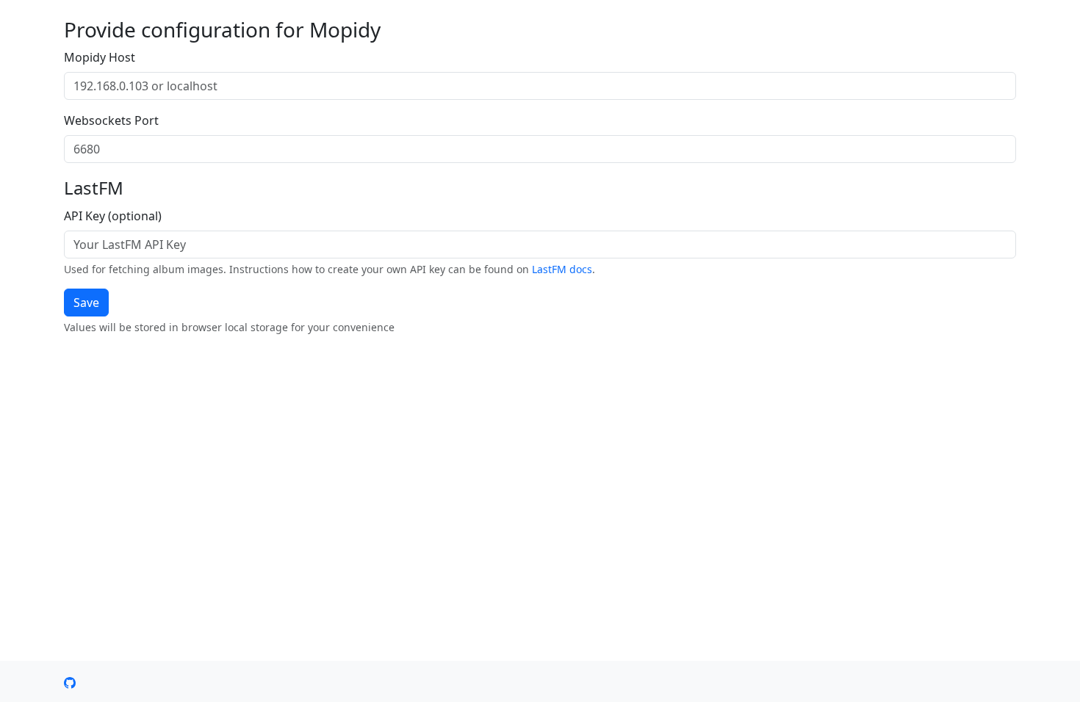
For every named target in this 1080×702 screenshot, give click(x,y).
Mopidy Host (99, 57)
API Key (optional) (113, 216)
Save (86, 302)
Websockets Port (111, 120)
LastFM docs (562, 269)
